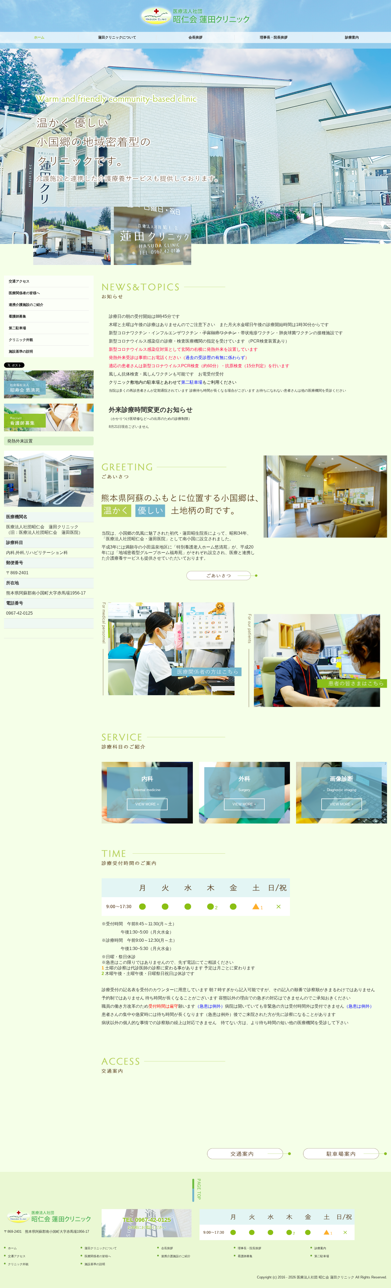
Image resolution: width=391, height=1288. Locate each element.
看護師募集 (17, 316)
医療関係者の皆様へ (24, 293)
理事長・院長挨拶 (274, 37)
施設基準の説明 (21, 351)
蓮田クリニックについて (117, 37)
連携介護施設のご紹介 (26, 305)
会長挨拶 (195, 37)
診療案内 (352, 37)
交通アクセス (19, 281)
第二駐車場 (17, 328)
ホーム (39, 37)
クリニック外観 (21, 340)
